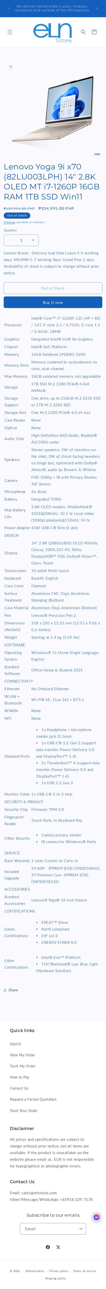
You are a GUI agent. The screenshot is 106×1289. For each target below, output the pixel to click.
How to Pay (19, 1077)
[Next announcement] (96, 8)
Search (15, 1044)
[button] (9, 32)
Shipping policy (55, 1278)
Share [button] (13, 990)
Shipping (9, 222)
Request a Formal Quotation (33, 1099)
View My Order (22, 1055)
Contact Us (19, 1088)
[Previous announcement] (9, 8)
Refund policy (35, 1271)
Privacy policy (59, 1271)
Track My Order (22, 1066)
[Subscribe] (80, 1229)
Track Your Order (24, 1111)
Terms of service (84, 1271)
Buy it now (53, 302)
